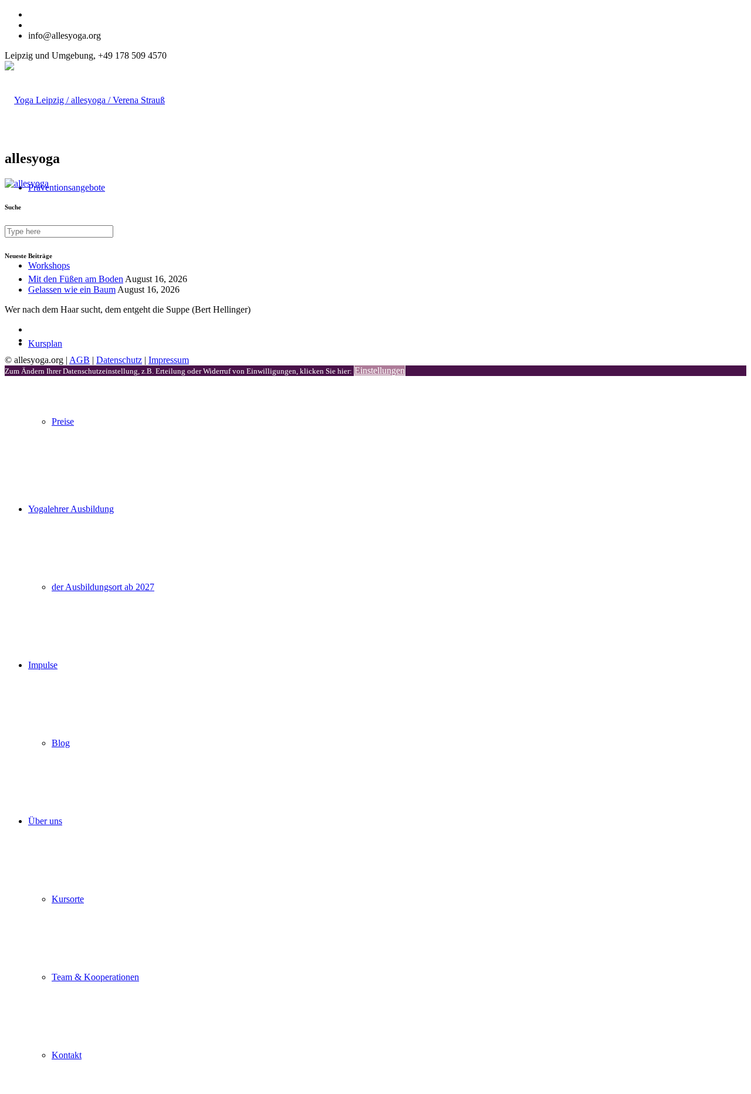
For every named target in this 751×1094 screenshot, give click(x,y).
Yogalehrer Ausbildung (71, 509)
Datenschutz (119, 360)
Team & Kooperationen (95, 977)
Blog (61, 743)
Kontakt (67, 1055)
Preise (63, 421)
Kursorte (68, 899)
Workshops (49, 265)
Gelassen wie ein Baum (72, 289)
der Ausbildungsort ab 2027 (103, 587)
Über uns (45, 821)
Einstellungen (379, 370)
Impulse (42, 665)
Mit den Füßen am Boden (75, 279)
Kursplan (45, 343)
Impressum (168, 360)
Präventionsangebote (66, 187)
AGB (79, 360)
